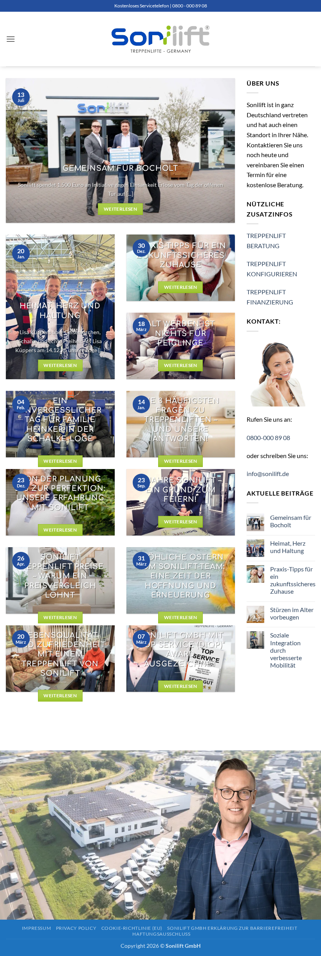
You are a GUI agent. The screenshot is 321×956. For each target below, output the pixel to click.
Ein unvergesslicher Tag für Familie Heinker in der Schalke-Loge (60, 420)
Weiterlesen (120, 208)
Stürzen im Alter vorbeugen (292, 613)
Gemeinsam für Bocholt (121, 168)
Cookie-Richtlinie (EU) (131, 928)
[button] (10, 38)
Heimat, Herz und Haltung (60, 310)
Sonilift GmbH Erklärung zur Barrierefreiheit (232, 928)
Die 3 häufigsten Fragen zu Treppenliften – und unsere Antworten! (180, 420)
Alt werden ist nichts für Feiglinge (180, 333)
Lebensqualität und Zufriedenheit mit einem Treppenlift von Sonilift (60, 654)
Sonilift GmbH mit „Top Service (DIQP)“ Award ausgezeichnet (181, 650)
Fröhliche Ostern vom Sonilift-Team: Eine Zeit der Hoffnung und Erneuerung (180, 576)
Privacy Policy (76, 928)
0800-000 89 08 (268, 437)
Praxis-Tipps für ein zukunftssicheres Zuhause (180, 255)
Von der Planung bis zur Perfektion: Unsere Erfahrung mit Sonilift (60, 493)
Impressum (36, 928)
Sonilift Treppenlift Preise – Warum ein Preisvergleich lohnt (60, 576)
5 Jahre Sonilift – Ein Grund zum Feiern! (180, 489)
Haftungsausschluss (161, 934)
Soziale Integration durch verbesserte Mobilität (286, 650)
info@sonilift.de (268, 473)
